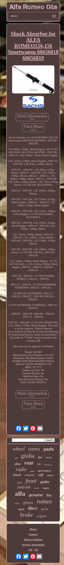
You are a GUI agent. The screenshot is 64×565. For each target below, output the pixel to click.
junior (17, 503)
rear (29, 463)
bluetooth (48, 465)
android (23, 487)
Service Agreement (33, 544)
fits (49, 495)
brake (26, 515)
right (32, 471)
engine (46, 488)
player (28, 502)
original (41, 516)
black (21, 509)
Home (33, 529)
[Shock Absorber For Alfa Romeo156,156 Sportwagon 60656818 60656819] (33, 79)
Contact (33, 534)
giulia (27, 455)
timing (48, 457)
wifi (40, 475)
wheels (50, 475)
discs (32, 508)
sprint (44, 509)
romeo (44, 501)
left (39, 464)
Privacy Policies (33, 539)
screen (36, 488)
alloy (17, 464)
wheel (19, 449)
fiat (40, 457)
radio (21, 469)
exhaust (29, 475)
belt (16, 458)
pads (49, 449)
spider (44, 482)
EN (30, 549)
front (31, 481)
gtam (19, 482)
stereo (34, 449)
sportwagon (44, 470)
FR (36, 549)
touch (17, 475)
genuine (36, 495)
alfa (20, 493)
